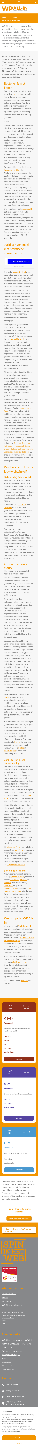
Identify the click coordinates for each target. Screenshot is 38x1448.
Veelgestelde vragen (11, 1354)
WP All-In (22, 504)
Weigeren (19, 1443)
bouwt (7, 697)
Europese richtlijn (11, 170)
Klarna (17, 742)
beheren (7, 882)
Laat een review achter (8, 1369)
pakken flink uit (19, 272)
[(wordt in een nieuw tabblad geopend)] (9, 1274)
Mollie (21, 748)
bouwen (23, 879)
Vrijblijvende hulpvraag (8, 1318)
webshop (8, 507)
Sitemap (4, 1320)
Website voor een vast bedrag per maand (12, 1312)
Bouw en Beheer (9, 1293)
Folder (4, 1358)
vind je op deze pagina (21, 962)
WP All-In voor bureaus (12, 1305)
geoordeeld (27, 209)
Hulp (3, 1323)
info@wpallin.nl (12, 1390)
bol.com (17, 94)
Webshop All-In (13, 847)
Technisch (6, 1301)
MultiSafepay (10, 750)
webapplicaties (10, 888)
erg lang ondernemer (16, 864)
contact (24, 980)
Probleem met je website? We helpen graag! (13, 1315)
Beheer (5, 1297)
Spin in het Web (17, 876)
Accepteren (19, 1438)
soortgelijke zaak (17, 339)
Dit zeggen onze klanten (8, 1366)
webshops (8, 885)
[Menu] (34, 8)
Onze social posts (6, 1362)
